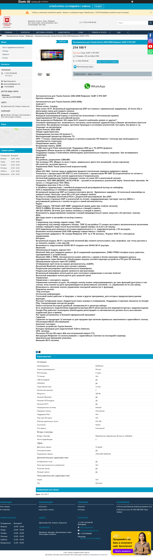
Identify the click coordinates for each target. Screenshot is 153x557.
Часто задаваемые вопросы (13, 47)
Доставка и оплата (44, 32)
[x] (39, 352)
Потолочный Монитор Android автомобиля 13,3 (135, 507)
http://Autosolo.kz (10, 81)
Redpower (29, 36)
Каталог (82, 507)
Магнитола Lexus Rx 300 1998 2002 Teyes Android (132, 511)
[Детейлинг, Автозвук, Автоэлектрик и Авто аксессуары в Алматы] (7, 29)
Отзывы (5, 51)
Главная (8, 32)
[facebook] (37, 352)
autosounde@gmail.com (11, 84)
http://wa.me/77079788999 (11, 97)
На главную (5, 507)
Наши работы (64, 32)
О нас (80, 32)
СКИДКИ (98, 6)
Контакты (25, 32)
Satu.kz (87, 552)
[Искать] (150, 23)
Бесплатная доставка (85, 67)
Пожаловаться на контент (99, 555)
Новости (5, 54)
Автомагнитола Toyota (15, 36)
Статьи (5, 58)
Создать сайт (36, 2)
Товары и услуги (99, 32)
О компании (5, 510)
